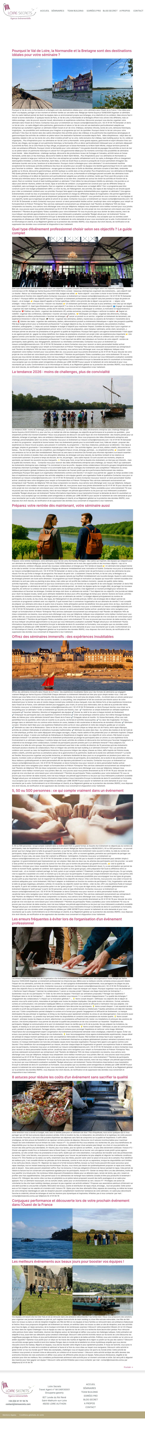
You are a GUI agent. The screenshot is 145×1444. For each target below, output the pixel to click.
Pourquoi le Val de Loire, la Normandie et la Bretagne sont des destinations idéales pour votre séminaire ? (72, 53)
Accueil (44, 11)
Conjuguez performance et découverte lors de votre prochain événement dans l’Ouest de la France (70, 1203)
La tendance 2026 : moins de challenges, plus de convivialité (61, 372)
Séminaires (57, 11)
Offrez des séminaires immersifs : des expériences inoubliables (63, 637)
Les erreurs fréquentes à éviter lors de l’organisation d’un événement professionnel (67, 921)
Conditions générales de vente (31, 1415)
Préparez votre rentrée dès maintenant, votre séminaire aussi (61, 505)
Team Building (75, 11)
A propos (125, 11)
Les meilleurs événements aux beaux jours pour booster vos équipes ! (68, 1261)
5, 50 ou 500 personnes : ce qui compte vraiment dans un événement (68, 790)
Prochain (128, 1367)
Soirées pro (94, 11)
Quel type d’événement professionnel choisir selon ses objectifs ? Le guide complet (72, 231)
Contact (138, 11)
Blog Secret (110, 11)
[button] (58, 10)
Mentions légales (9, 1415)
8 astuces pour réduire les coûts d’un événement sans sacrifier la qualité (70, 1077)
